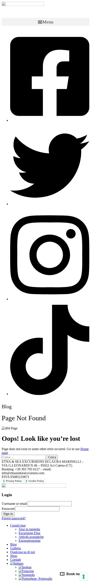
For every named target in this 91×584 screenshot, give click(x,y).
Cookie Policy (36, 480)
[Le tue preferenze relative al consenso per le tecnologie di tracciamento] (84, 577)
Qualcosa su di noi (22, 552)
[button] (45, 22)
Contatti (15, 559)
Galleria (15, 548)
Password (8, 508)
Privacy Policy (14, 480)
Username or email (14, 503)
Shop (13, 556)
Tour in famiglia (29, 529)
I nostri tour (18, 525)
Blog (13, 544)
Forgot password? (14, 518)
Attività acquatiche (31, 537)
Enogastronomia (29, 540)
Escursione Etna (29, 533)
